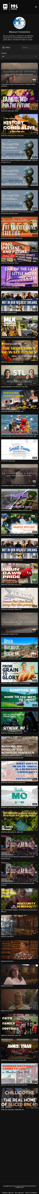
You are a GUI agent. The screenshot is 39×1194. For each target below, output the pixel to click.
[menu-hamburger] (36, 7)
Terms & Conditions (31, 1192)
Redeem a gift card (7, 1192)
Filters (7, 47)
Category (4, 53)
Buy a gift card (19, 1192)
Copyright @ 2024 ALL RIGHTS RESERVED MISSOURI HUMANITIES (19, 1186)
